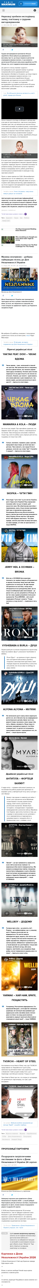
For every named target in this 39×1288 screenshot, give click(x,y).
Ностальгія (6, 1139)
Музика (22, 1134)
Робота (26, 218)
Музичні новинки (12, 1134)
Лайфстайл (6, 221)
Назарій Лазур (23, 265)
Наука (16, 218)
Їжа (21, 218)
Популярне (27, 1136)
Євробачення (31, 1134)
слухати (30, 4)
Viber (25, 214)
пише (28, 335)
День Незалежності (14, 1136)
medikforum (12, 210)
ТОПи (4, 1136)
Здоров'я (9, 218)
